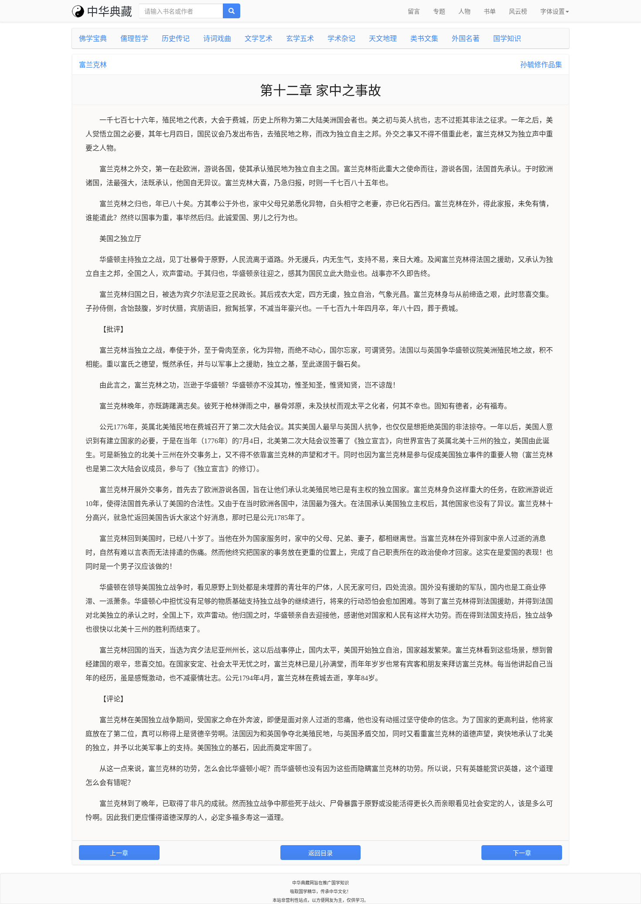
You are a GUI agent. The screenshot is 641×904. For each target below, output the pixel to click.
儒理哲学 (134, 38)
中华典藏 (109, 11)
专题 (439, 11)
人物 (464, 11)
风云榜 (518, 11)
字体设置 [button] (552, 11)
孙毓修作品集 (541, 64)
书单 (490, 11)
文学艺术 (259, 38)
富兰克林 (93, 64)
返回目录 (320, 852)
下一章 (522, 852)
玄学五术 (300, 38)
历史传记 (176, 38)
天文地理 (383, 38)
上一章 (119, 852)
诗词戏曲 (217, 38)
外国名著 (466, 38)
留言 (414, 11)
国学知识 (507, 38)
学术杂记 (341, 38)
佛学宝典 (93, 38)
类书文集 (424, 38)
